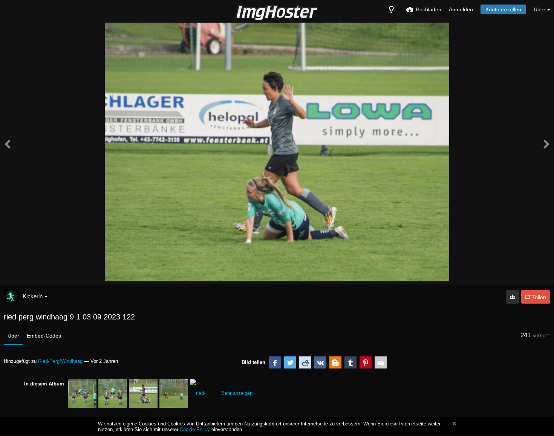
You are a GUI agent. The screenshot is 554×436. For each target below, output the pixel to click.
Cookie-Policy (195, 429)
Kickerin (33, 296)
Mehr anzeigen (236, 393)
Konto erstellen (503, 9)
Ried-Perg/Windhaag (60, 361)
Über (13, 336)
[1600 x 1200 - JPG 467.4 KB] (512, 297)
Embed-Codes (44, 336)
